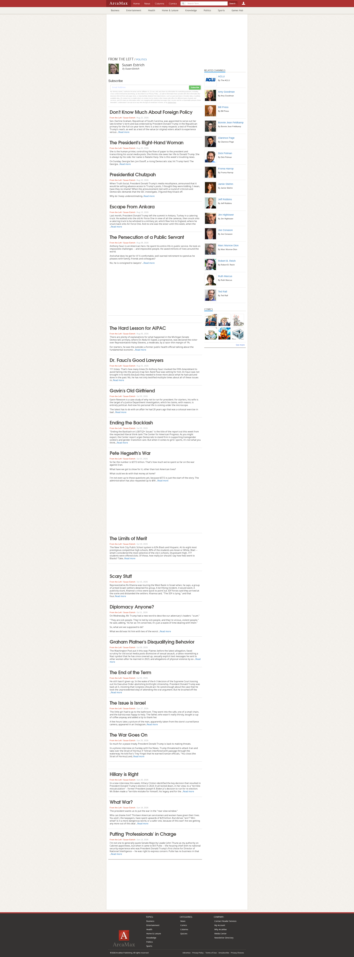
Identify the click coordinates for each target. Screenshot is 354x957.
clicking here (172, 102)
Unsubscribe (223, 952)
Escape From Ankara (132, 206)
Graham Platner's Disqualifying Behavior (152, 641)
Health (151, 10)
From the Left (116, 118)
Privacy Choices (237, 952)
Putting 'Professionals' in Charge (143, 833)
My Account (219, 925)
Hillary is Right (124, 773)
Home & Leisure (170, 10)
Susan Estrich (129, 118)
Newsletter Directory (223, 937)
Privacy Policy (198, 952)
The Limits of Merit (128, 537)
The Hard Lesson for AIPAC (138, 327)
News (182, 921)
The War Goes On (128, 734)
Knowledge (191, 10)
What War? (121, 801)
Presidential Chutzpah (133, 174)
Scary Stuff (121, 575)
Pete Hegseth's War (130, 452)
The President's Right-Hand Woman (146, 142)
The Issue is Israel (128, 702)
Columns (184, 929)
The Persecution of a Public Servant (147, 236)
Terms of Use (211, 952)
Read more (123, 132)
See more (240, 345)
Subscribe (195, 87)
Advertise (187, 952)
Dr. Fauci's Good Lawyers (136, 359)
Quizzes (183, 933)
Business (115, 10)
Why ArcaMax (220, 929)
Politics (207, 10)
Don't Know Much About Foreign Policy (151, 111)
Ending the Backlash (131, 422)
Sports (221, 10)
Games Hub (237, 10)
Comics (183, 925)
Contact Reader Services (225, 921)
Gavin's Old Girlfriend (132, 390)
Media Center (220, 933)
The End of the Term (130, 672)
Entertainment (133, 10)
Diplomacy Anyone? (132, 606)
